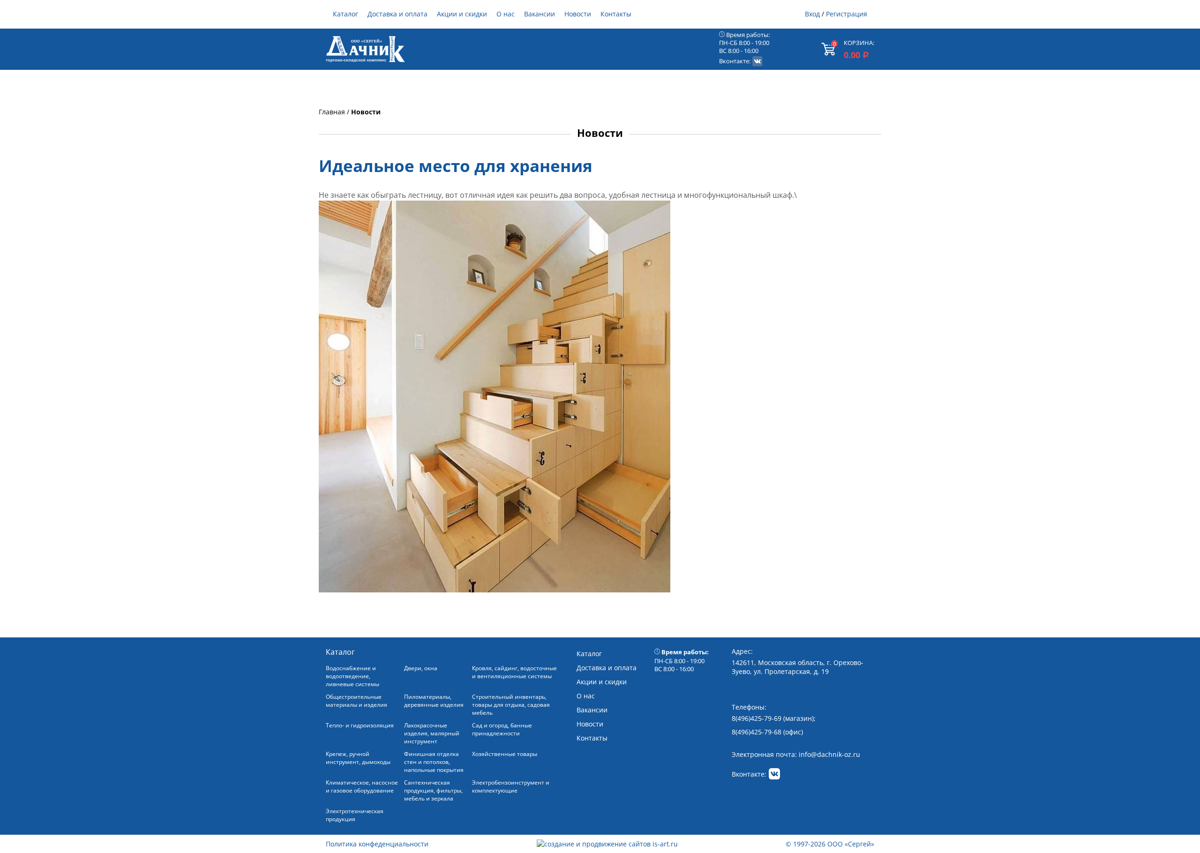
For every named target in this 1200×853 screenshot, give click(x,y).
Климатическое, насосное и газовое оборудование (362, 786)
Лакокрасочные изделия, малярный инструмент (431, 733)
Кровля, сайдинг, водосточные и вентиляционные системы (514, 672)
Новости (577, 13)
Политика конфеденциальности (377, 843)
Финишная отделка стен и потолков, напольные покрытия (434, 762)
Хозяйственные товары (504, 754)
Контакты (615, 13)
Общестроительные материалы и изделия (356, 701)
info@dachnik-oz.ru (829, 754)
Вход (812, 13)
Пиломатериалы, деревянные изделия (434, 701)
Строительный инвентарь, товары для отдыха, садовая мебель (511, 705)
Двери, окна (420, 668)
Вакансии (539, 13)
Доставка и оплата (398, 13)
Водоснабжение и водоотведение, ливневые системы (352, 676)
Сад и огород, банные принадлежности (502, 729)
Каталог (345, 13)
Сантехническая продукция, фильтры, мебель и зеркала (433, 790)
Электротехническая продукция (354, 815)
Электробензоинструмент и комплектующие (510, 786)
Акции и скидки (462, 13)
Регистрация (846, 13)
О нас (505, 13)
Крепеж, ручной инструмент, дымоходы (358, 758)
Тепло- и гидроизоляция (360, 725)
